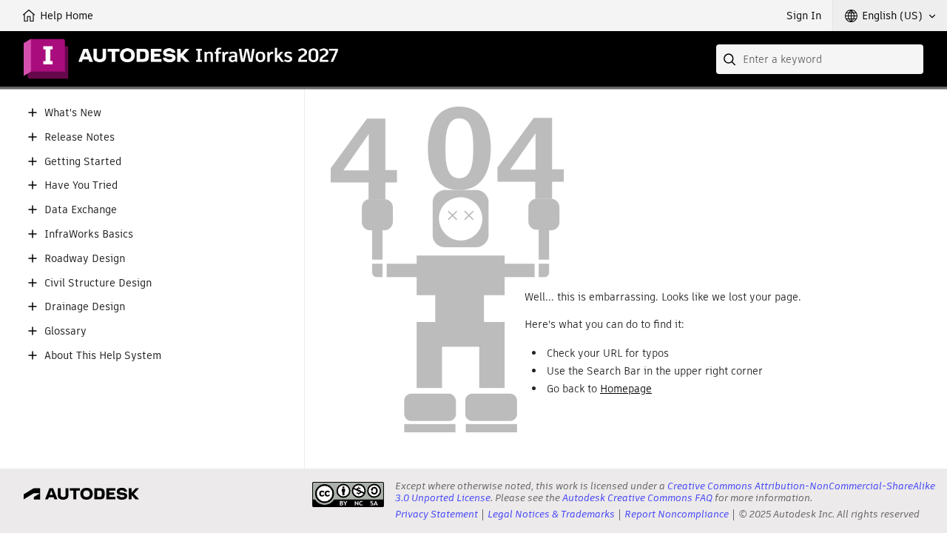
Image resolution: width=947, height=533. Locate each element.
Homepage (626, 388)
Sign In (803, 15)
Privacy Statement (436, 514)
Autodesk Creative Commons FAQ (637, 498)
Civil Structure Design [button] (98, 283)
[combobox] (819, 59)
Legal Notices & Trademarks (551, 514)
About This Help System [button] (102, 355)
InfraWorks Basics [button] (88, 234)
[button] (890, 15)
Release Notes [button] (79, 137)
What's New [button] (72, 113)
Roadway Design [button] (84, 258)
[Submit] (731, 59)
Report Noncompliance (676, 514)
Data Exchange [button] (80, 210)
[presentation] (348, 494)
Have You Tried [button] (81, 185)
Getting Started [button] (82, 161)
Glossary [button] (65, 331)
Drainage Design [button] (84, 307)
